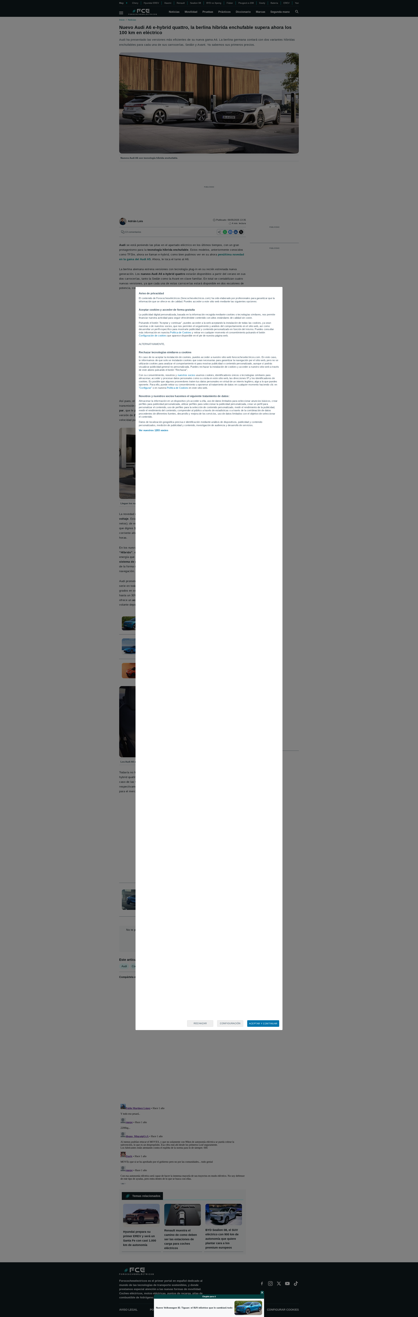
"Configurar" (145, 387)
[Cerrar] (262, 1292)
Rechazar (200, 1023)
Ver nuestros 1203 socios (153, 430)
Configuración (230, 1023)
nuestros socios (186, 375)
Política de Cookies (180, 332)
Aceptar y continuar (263, 1023)
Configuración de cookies (153, 335)
